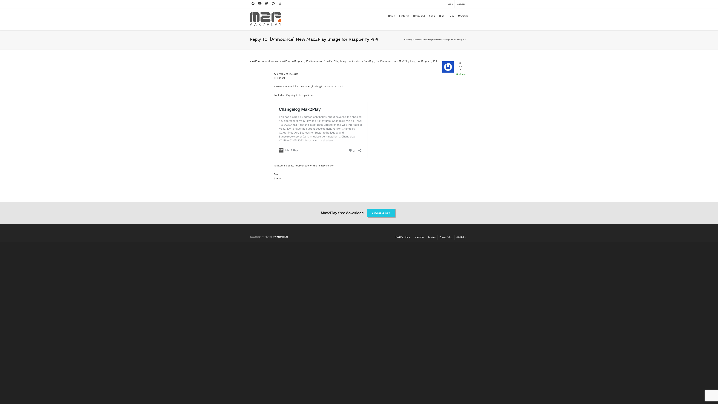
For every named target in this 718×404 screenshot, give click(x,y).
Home (391, 16)
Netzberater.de (281, 237)
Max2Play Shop (402, 237)
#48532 (294, 74)
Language (461, 4)
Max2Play (408, 40)
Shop (432, 16)
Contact (431, 237)
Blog (441, 16)
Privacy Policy (445, 237)
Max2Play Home (258, 61)
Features (404, 16)
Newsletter (419, 237)
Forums (273, 61)
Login (450, 4)
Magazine (463, 16)
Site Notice (461, 237)
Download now (381, 213)
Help (451, 16)
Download (419, 16)
